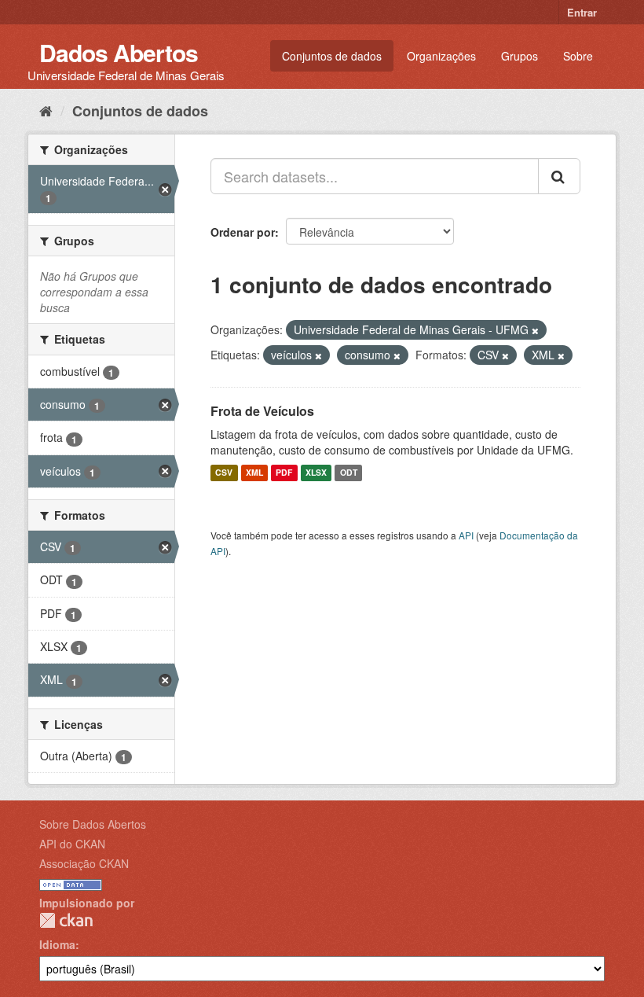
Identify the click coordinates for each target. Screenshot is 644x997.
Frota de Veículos (262, 411)
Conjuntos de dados (332, 56)
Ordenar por (242, 232)
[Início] (46, 110)
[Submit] (559, 176)
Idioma (57, 944)
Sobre (578, 56)
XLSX (316, 473)
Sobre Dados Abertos (92, 824)
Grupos (519, 56)
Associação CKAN (84, 863)
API (466, 535)
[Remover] (535, 330)
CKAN (66, 920)
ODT (348, 473)
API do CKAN (72, 844)
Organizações (441, 56)
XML (254, 473)
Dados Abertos (118, 52)
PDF (284, 473)
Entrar (582, 12)
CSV (223, 473)
